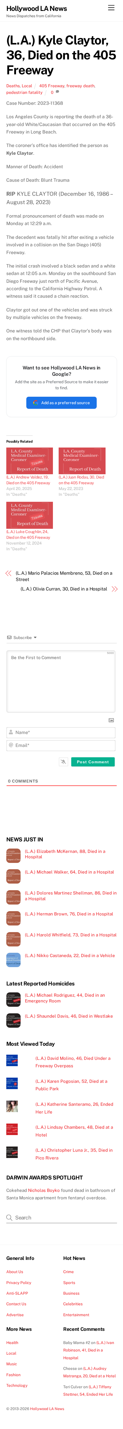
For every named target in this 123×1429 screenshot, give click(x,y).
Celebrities (73, 1304)
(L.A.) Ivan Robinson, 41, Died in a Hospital (88, 1350)
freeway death (80, 85)
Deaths (13, 85)
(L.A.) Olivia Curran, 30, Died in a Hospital (64, 589)
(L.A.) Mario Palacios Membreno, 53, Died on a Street (64, 576)
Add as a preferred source (65, 402)
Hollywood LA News (47, 1409)
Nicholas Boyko (44, 1190)
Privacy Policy (18, 1282)
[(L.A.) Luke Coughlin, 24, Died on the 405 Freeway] (29, 515)
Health (12, 1342)
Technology (16, 1385)
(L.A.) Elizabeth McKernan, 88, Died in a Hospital (65, 854)
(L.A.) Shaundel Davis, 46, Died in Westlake (69, 1016)
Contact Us (16, 1304)
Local (27, 85)
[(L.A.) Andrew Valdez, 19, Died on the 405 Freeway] (29, 461)
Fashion (13, 1374)
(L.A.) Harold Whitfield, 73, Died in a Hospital (71, 934)
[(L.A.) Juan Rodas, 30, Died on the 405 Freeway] (82, 461)
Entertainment (76, 1314)
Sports (69, 1282)
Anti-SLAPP (17, 1293)
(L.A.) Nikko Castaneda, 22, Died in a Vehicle (70, 955)
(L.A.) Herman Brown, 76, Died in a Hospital (69, 913)
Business (71, 1293)
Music (11, 1364)
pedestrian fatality (24, 92)
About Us (14, 1271)
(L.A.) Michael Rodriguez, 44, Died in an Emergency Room (65, 998)
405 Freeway (51, 85)
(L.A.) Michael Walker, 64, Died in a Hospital (69, 872)
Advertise (15, 1314)
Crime (68, 1271)
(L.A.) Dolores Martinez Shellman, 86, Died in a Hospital (71, 895)
